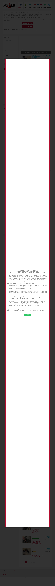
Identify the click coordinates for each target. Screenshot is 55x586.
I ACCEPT (27, 314)
